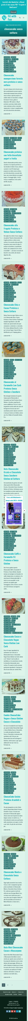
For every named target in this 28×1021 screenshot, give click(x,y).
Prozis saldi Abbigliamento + (14, 497)
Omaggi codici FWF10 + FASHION (14, 500)
